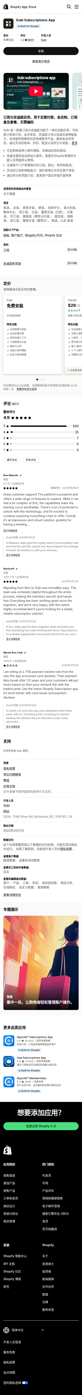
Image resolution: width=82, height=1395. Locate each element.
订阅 (6, 250)
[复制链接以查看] (20, 475)
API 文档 (9, 1264)
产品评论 (48, 1190)
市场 (45, 1183)
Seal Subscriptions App (31, 1057)
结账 (6, 235)
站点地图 (9, 1372)
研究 (6, 1286)
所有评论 (31, 460)
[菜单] (76, 7)
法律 (45, 1302)
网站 (6, 811)
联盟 (45, 1294)
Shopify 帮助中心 (15, 1256)
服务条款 (9, 1352)
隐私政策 (9, 768)
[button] (41, 1043)
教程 (6, 780)
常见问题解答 (12, 774)
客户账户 (17, 235)
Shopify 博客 (12, 1279)
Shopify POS (34, 235)
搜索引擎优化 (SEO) (55, 1213)
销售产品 (9, 1190)
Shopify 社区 (12, 1271)
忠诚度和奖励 (12, 263)
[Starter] (40, 379)
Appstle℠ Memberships (31, 1078)
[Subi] (42, 379)
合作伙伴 (48, 1286)
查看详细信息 (12, 895)
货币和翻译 (49, 1229)
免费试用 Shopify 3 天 (41, 1126)
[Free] (37, 379)
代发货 (46, 1175)
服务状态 (48, 1309)
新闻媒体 (48, 1279)
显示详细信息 (10, 530)
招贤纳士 (48, 1264)
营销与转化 (10, 1213)
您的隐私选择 (12, 1382)
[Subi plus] (45, 379)
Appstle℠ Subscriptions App (35, 1037)
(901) (31, 40)
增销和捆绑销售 (52, 1198)
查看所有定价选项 (27, 389)
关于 (45, 1256)
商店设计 (9, 1206)
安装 (41, 51)
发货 (45, 1221)
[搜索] (69, 7)
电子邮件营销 (51, 1206)
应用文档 (9, 786)
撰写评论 (12, 460)
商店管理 (9, 1221)
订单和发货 (10, 1198)
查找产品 (9, 1183)
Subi (43, 40)
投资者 (46, 1271)
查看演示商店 (41, 61)
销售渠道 (9, 1175)
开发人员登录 (12, 1342)
